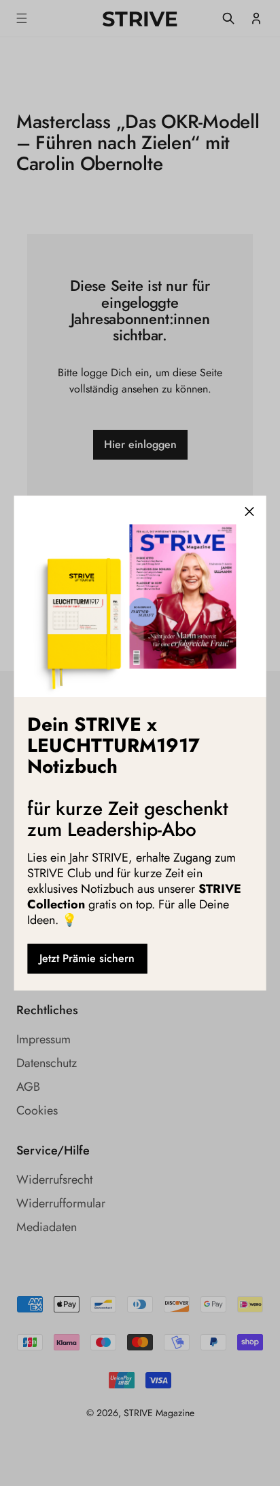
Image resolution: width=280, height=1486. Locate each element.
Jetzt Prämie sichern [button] (87, 958)
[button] (249, 511)
